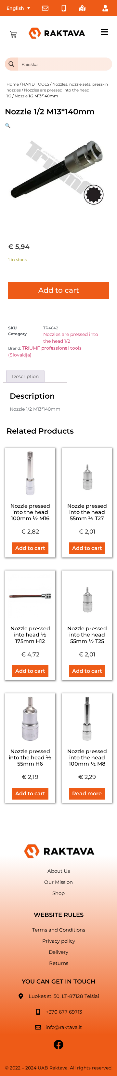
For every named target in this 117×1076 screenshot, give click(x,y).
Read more (87, 793)
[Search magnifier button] (11, 64)
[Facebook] (58, 1044)
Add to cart (58, 290)
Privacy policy (58, 941)
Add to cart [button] (30, 548)
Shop (58, 893)
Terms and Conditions (58, 930)
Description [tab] (25, 376)
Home (12, 84)
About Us (58, 871)
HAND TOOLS (35, 84)
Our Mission (58, 882)
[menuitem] (18, 8)
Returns (58, 963)
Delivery (58, 952)
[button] (7, 125)
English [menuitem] (15, 8)
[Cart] (13, 34)
